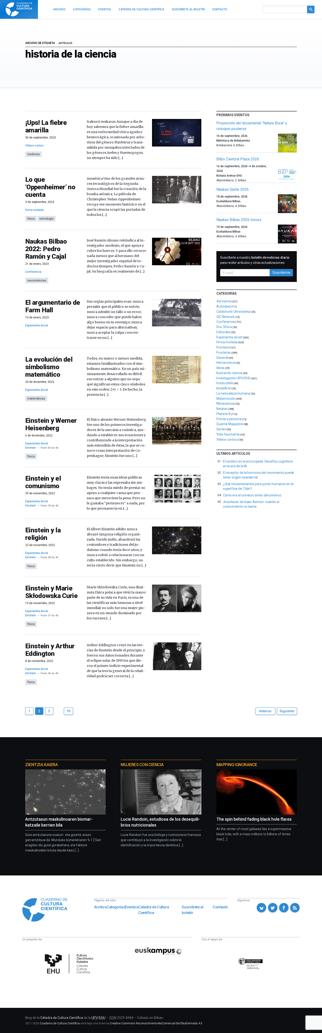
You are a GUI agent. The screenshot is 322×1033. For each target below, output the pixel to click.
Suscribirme (281, 272)
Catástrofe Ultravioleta (233, 311)
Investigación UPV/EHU (233, 378)
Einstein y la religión (43, 534)
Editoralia (223, 332)
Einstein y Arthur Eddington (49, 649)
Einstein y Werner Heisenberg (51, 424)
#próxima (223, 301)
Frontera (222, 347)
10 (68, 711)
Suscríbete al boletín (192, 910)
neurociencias (36, 280)
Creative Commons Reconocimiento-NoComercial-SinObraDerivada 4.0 (156, 1023)
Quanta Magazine (229, 424)
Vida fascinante (228, 434)
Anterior (265, 711)
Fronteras (223, 352)
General (222, 358)
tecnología (47, 218)
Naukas (221, 409)
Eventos (131, 907)
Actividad (223, 306)
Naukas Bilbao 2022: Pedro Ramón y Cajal (46, 248)
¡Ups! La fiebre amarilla (46, 126)
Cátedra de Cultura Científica (153, 910)
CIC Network (225, 317)
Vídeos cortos (34, 145)
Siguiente (287, 711)
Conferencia (33, 271)
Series (221, 429)
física (31, 218)
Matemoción (225, 398)
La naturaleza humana (233, 393)
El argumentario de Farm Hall (52, 306)
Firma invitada (34, 210)
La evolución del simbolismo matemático (48, 367)
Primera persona (228, 419)
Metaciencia (225, 403)
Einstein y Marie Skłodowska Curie (51, 592)
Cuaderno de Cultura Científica (60, 1023)
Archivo (100, 907)
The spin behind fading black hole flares (254, 819)
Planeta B (223, 414)
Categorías (116, 907)
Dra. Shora (224, 327)
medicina (33, 154)
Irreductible (224, 383)
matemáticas (36, 398)
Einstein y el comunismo (43, 482)
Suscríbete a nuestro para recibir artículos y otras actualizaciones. (255, 260)
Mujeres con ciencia (142, 764)
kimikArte (223, 388)
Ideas (220, 368)
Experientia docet (36, 325)
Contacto (220, 907)
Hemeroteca (225, 362)
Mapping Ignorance (236, 764)
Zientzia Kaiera (41, 764)
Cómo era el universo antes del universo (252, 495)
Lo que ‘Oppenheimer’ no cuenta (50, 187)
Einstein (30, 447)
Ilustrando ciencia (229, 373)
